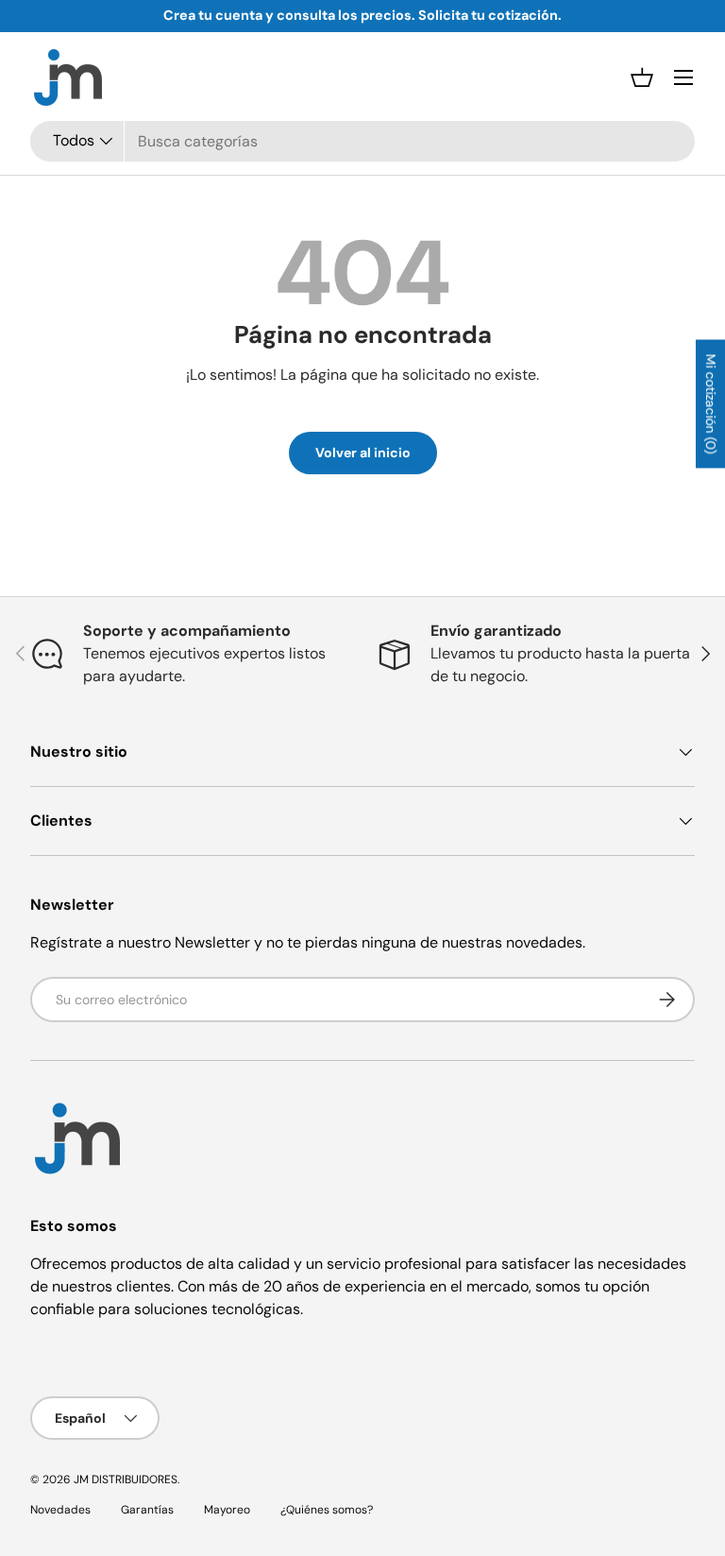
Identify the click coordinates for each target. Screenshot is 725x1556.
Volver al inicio (363, 452)
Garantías (147, 1509)
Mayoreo (227, 1509)
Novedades (60, 1509)
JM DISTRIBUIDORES (125, 1479)
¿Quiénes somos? (326, 1509)
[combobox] (362, 141)
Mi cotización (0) (710, 403)
